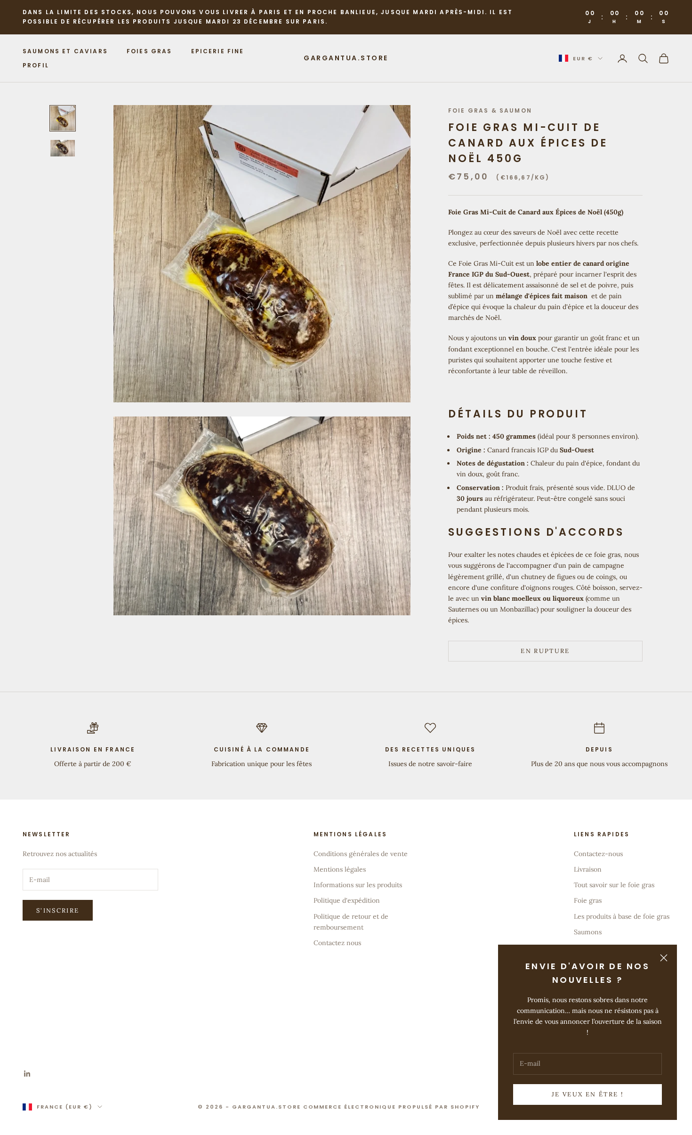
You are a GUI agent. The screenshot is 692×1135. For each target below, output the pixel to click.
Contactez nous (337, 943)
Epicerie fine (217, 51)
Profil (36, 65)
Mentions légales (340, 869)
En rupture (545, 651)
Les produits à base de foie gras (621, 916)
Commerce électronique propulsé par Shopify (391, 1107)
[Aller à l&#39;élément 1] (62, 118)
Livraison (588, 869)
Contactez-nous (598, 853)
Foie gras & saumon (490, 110)
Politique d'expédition (347, 900)
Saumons (588, 932)
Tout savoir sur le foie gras (614, 885)
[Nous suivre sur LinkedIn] (27, 1073)
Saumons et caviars (65, 51)
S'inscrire (57, 910)
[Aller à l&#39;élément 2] (62, 148)
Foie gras (588, 900)
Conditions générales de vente (361, 853)
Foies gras (149, 51)
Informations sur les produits (358, 885)
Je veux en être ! (587, 1094)
